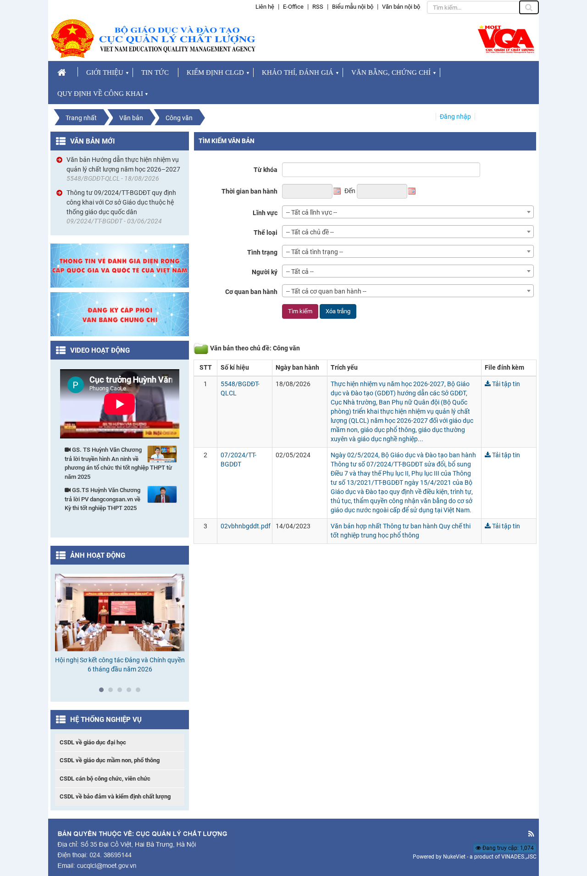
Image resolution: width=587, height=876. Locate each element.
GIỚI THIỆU (104, 72)
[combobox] (408, 211)
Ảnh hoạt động (97, 555)
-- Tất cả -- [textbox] (300, 271)
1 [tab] (103, 692)
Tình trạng (262, 252)
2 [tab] (112, 692)
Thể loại (265, 232)
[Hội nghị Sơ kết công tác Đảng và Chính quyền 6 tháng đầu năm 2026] (120, 612)
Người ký (264, 272)
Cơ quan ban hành (251, 291)
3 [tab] (122, 692)
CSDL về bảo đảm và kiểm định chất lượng (115, 796)
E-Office (293, 6)
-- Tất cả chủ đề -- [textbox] (310, 232)
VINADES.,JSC (519, 857)
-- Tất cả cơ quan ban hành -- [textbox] (326, 291)
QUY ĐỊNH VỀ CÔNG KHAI (100, 93)
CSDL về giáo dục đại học (93, 742)
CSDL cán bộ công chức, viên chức (105, 778)
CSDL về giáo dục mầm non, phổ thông (110, 760)
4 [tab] (131, 692)
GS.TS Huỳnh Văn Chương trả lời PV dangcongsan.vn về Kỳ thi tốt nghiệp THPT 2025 (102, 499)
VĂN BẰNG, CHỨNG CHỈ (391, 72)
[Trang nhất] (63, 72)
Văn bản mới (92, 141)
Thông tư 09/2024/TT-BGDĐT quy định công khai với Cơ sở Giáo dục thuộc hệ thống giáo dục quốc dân (121, 202)
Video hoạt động (100, 350)
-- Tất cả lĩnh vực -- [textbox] (311, 212)
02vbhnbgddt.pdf (246, 526)
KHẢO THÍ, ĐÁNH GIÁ (297, 72)
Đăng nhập (455, 116)
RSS (317, 6)
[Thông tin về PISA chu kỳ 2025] (119, 265)
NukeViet (454, 857)
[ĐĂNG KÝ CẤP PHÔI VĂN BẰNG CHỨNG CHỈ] (119, 313)
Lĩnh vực (265, 212)
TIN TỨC (155, 72)
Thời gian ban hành (249, 191)
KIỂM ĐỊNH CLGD (215, 72)
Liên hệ (264, 6)
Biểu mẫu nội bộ (352, 6)
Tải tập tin (505, 384)
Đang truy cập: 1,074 (507, 848)
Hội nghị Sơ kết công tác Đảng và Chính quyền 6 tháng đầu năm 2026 (120, 664)
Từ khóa (265, 169)
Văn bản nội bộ (401, 6)
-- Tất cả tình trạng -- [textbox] (314, 251)
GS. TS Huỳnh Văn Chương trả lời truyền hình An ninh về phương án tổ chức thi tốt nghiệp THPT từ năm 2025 (118, 463)
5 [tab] (140, 692)
